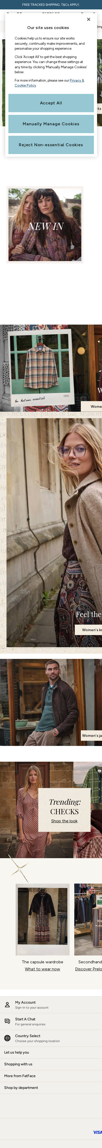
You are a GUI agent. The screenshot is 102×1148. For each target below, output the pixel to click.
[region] (51, 85)
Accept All (51, 102)
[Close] (88, 19)
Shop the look (64, 820)
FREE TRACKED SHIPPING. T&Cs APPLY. (51, 5)
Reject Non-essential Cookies (51, 144)
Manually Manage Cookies (51, 123)
